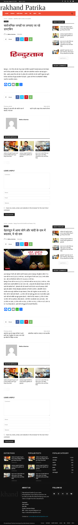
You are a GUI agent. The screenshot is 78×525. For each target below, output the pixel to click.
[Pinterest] (26, 39)
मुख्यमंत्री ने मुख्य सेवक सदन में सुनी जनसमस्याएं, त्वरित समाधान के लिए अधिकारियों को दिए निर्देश (66, 52)
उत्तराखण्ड (10, 18)
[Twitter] (68, 1)
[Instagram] (65, 1)
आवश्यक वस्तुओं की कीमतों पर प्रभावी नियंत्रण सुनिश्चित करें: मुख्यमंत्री (26, 155)
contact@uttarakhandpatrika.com (38, 516)
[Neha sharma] (5, 34)
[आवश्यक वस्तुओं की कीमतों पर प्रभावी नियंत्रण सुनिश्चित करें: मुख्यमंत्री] (27, 146)
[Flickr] (62, 493)
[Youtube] (73, 1)
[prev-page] (5, 162)
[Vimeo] (70, 1)
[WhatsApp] (31, 39)
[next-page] (8, 162)
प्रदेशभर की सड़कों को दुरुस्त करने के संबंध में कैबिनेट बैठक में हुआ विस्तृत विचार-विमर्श (11, 155)
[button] (72, 13)
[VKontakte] (71, 493)
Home (5, 18)
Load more (63, 58)
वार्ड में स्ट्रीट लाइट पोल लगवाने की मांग (40, 108)
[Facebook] (62, 1)
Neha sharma (12, 34)
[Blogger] (54, 493)
